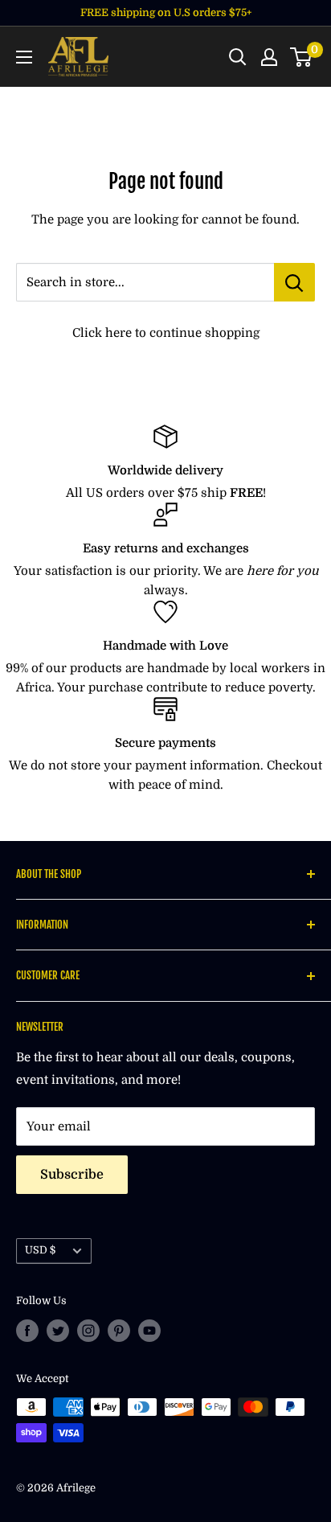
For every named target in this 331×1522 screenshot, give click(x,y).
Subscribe (72, 1174)
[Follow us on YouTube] (149, 1330)
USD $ (40, 1250)
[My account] (269, 57)
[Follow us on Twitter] (58, 1330)
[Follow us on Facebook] (27, 1330)
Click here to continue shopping (165, 333)
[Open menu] (24, 57)
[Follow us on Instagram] (88, 1330)
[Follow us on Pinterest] (119, 1330)
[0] (302, 57)
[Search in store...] (294, 282)
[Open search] (238, 57)
